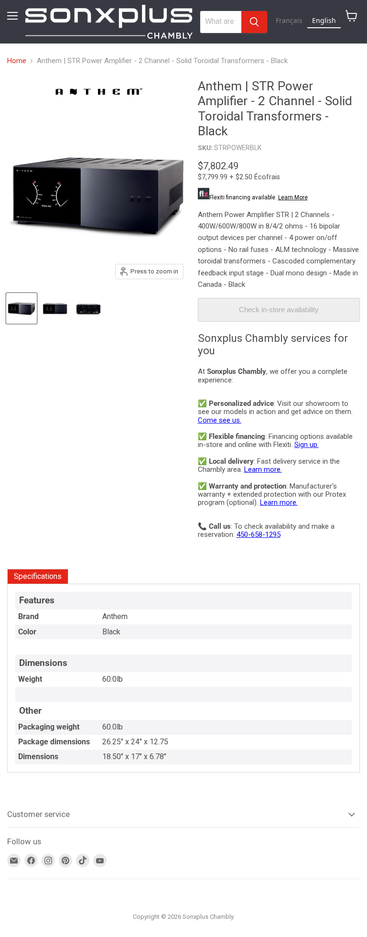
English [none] (324, 20)
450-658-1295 (259, 534)
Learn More (293, 197)
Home (16, 61)
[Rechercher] (254, 22)
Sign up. (306, 444)
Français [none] (289, 20)
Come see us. (219, 420)
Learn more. (263, 469)
